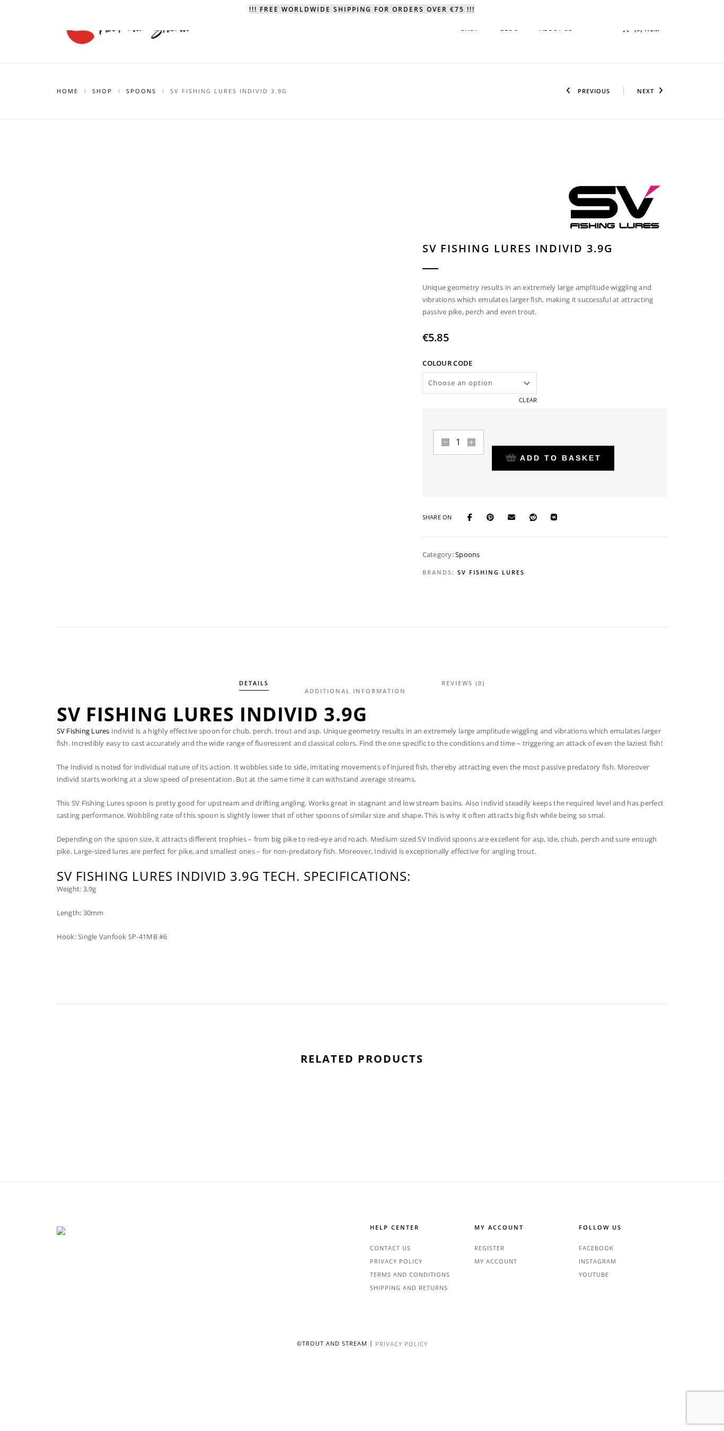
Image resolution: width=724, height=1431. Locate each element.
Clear (528, 400)
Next (645, 91)
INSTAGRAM (597, 1261)
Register (489, 1248)
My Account (495, 1261)
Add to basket (561, 458)
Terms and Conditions (410, 1274)
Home (67, 91)
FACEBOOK (596, 1248)
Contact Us (390, 1248)
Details (254, 683)
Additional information (355, 691)
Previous (593, 91)
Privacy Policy (396, 1261)
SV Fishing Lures (491, 572)
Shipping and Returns (409, 1288)
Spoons (141, 91)
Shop (102, 91)
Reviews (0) (463, 683)
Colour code (447, 363)
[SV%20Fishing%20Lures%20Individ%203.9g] (474, 516)
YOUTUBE (594, 1274)
